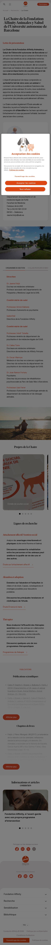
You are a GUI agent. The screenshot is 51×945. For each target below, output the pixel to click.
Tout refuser (25, 189)
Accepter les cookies (26, 183)
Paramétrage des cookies (25, 176)
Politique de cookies (16, 170)
